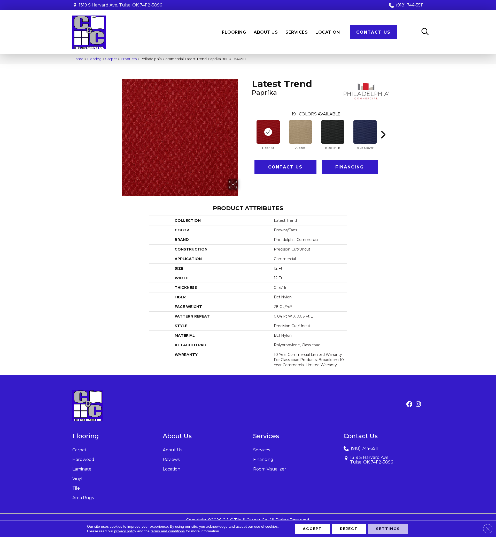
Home (77, 59)
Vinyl (77, 478)
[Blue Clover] (365, 132)
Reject (349, 528)
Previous (249, 126)
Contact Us (285, 167)
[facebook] (409, 404)
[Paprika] (268, 132)
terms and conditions (168, 531)
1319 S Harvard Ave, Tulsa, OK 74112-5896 (120, 5)
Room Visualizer (269, 469)
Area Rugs (83, 497)
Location (171, 469)
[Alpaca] (300, 132)
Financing (349, 167)
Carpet (111, 59)
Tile (76, 488)
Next (383, 126)
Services (261, 449)
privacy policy (125, 531)
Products (129, 59)
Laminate (81, 469)
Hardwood (83, 459)
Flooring (94, 59)
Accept (312, 528)
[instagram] (418, 404)
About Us (172, 449)
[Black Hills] (333, 132)
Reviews (171, 459)
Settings (388, 528)
